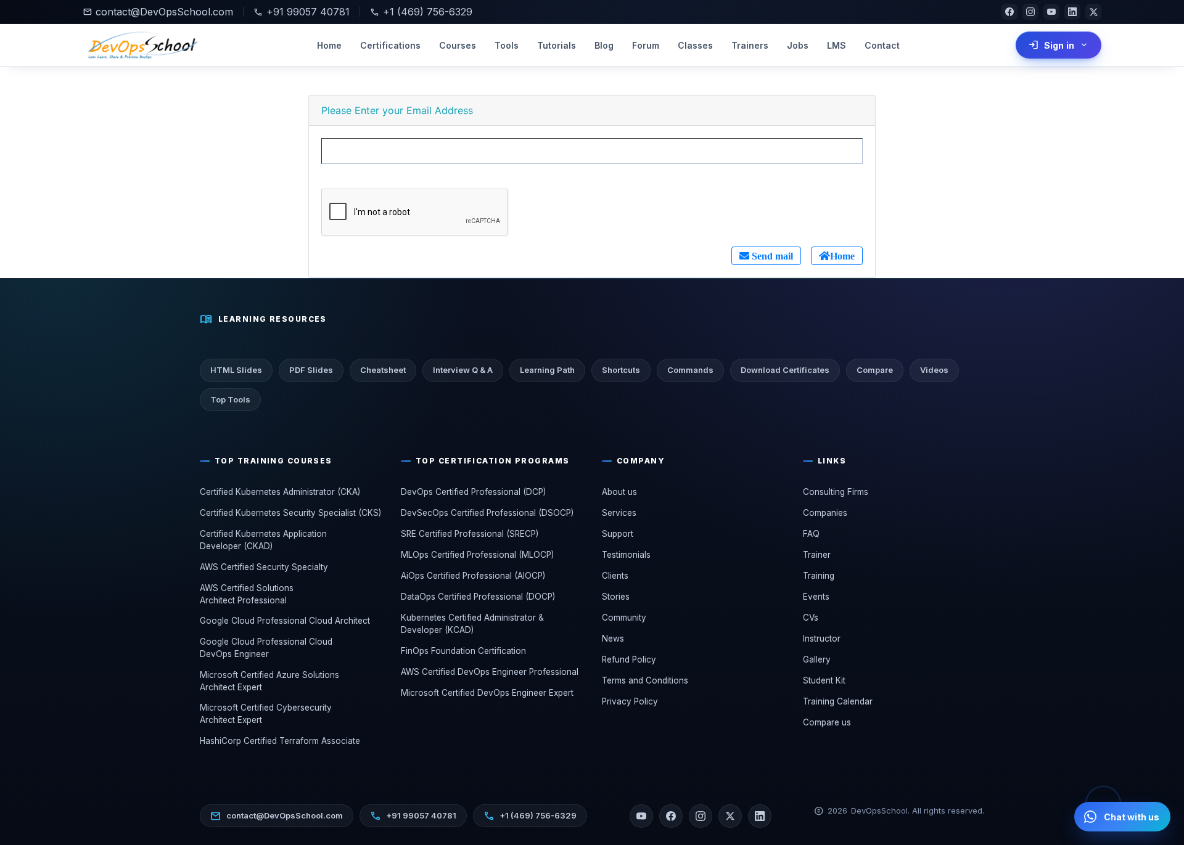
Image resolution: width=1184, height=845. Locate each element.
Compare (875, 370)
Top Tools (230, 399)
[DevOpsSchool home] (142, 45)
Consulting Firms (835, 492)
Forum (645, 45)
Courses (457, 45)
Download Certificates (785, 370)
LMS (836, 45)
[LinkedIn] (1072, 12)
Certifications (390, 45)
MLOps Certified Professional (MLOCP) (477, 555)
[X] (1093, 12)
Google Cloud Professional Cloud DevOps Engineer (266, 648)
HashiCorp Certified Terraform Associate (280, 741)
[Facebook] (1009, 12)
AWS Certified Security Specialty (264, 567)
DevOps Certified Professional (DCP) (473, 492)
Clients (615, 576)
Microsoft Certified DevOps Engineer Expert (487, 693)
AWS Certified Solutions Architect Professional (247, 594)
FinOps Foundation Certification (463, 651)
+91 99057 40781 (301, 12)
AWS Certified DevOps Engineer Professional (489, 672)
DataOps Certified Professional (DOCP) (478, 597)
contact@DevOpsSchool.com (158, 12)
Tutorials (556, 45)
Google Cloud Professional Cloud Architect (285, 621)
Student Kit (824, 680)
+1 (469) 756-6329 (421, 12)
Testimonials (626, 555)
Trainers (749, 45)
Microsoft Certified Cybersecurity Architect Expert (266, 714)
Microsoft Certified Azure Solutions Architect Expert (269, 681)
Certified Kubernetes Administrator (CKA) (280, 492)
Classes (695, 45)
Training (818, 576)
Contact (882, 45)
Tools (507, 45)
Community (624, 618)
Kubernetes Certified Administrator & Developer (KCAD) (472, 624)
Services (619, 513)
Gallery (817, 659)
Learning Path (547, 370)
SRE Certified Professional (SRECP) (469, 534)
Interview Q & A (463, 370)
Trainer (817, 555)
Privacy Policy (630, 701)
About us (619, 492)
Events (816, 597)
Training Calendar (838, 701)
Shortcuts (621, 370)
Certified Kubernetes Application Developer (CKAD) (263, 540)
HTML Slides (236, 370)
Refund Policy (629, 659)
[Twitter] (730, 816)
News (613, 638)
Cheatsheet (383, 370)
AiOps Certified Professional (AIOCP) (473, 576)
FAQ (811, 534)
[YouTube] (1051, 12)
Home (329, 45)
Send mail (771, 256)
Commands (690, 370)
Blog (604, 45)
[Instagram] (1030, 12)
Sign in (1058, 45)
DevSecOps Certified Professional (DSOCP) (487, 513)
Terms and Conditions (645, 680)
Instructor (822, 638)
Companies (825, 513)
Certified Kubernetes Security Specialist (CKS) (290, 513)
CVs (810, 618)
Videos (934, 370)
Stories (616, 597)
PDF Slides (311, 370)
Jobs (797, 45)
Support (617, 534)
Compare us (827, 722)
